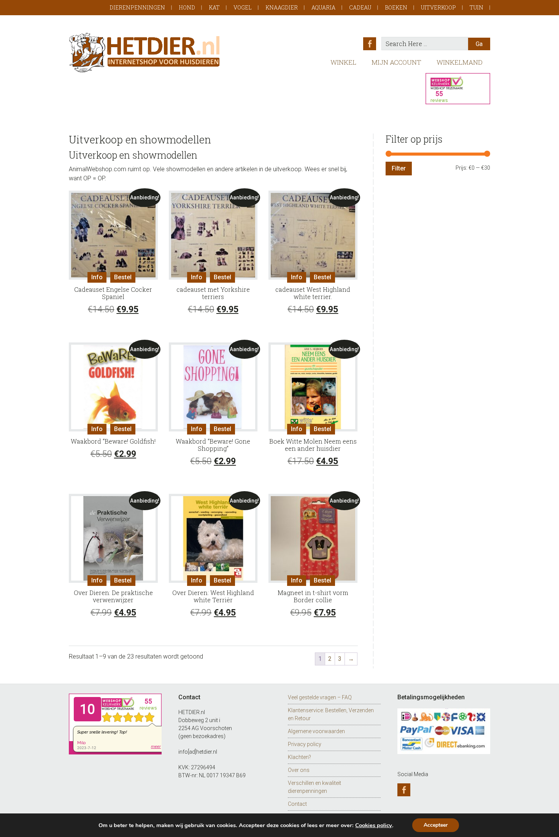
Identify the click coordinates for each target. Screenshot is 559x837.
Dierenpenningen (137, 7)
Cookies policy (373, 825)
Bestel (123, 277)
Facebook (369, 43)
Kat (214, 7)
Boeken (396, 7)
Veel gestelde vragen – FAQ (320, 697)
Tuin (476, 7)
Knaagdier (281, 7)
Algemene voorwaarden (316, 731)
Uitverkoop (438, 7)
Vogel (242, 7)
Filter (399, 168)
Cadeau (360, 7)
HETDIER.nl (145, 52)
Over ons (299, 770)
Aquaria (323, 7)
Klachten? (299, 757)
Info (97, 277)
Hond (187, 7)
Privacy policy (304, 744)
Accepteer (436, 825)
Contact (297, 804)
